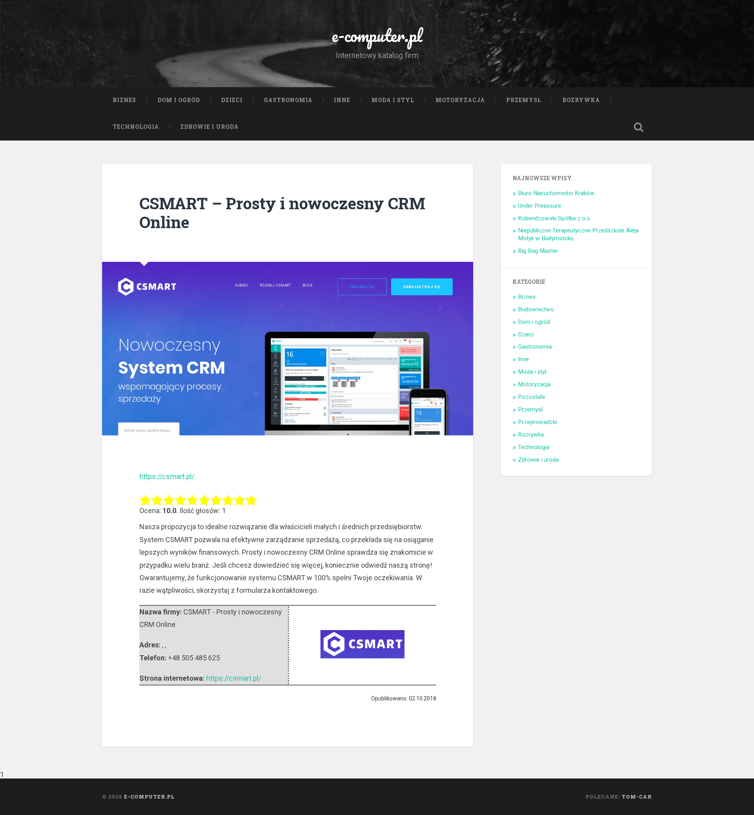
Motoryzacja (460, 100)
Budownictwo (536, 309)
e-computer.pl (377, 35)
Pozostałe (531, 396)
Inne (342, 100)
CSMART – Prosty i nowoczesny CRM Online (282, 213)
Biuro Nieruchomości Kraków (556, 193)
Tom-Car (637, 796)
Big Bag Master (538, 250)
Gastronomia (288, 100)
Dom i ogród (178, 100)
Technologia (136, 126)
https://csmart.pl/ (166, 476)
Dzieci (232, 100)
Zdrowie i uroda (209, 126)
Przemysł (523, 100)
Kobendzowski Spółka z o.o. (554, 218)
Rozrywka (581, 100)
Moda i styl (393, 100)
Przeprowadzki (537, 422)
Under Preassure (539, 205)
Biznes (124, 100)
